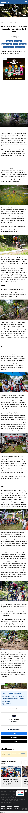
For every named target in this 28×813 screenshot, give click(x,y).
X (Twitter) (15, 737)
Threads (15, 741)
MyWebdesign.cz (13, 802)
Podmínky (9, 806)
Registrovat (8, 754)
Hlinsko (15, 44)
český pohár (9, 41)
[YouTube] (26, 809)
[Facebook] (20, 809)
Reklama (3, 806)
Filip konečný (23, 44)
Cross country (18, 41)
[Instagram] (23, 809)
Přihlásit (23, 753)
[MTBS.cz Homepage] (5, 2)
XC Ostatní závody (15, 36)
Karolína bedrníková (8, 47)
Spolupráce (10, 808)
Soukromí (16, 806)
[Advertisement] (14, 98)
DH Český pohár (8, 784)
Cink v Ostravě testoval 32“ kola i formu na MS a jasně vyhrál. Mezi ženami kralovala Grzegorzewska (11, 780)
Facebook (15, 733)
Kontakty (3, 808)
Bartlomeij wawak (20, 47)
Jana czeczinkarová (6, 44)
